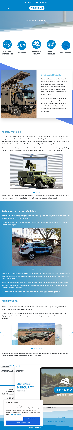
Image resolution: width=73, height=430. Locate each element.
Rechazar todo (32, 418)
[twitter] (40, 2)
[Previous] (2, 334)
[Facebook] (37, 2)
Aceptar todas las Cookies (23, 422)
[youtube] (43, 2)
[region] (23, 413)
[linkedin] (46, 2)
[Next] (71, 334)
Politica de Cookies (16, 414)
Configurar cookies (15, 418)
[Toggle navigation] (65, 8)
